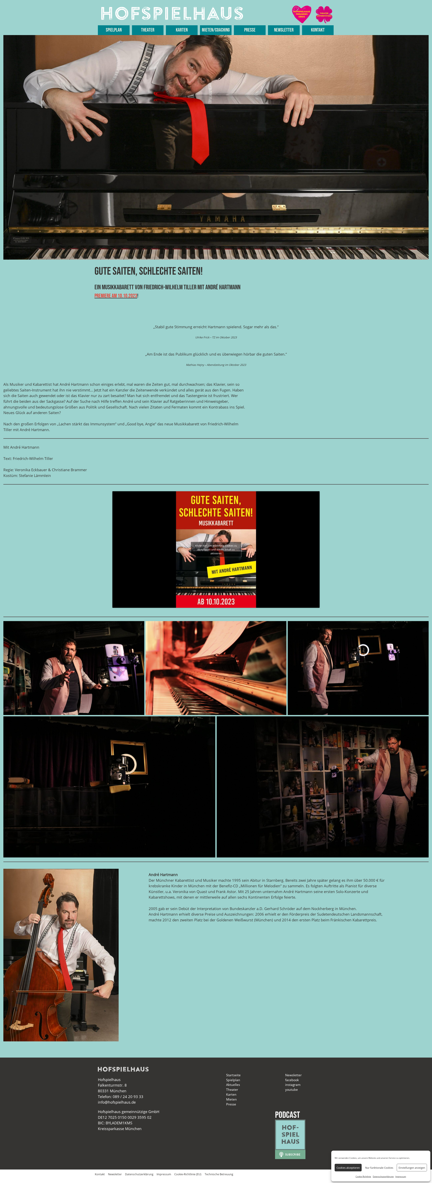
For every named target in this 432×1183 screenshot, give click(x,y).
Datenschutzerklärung (383, 1176)
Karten (182, 30)
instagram (293, 1084)
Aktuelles (233, 1084)
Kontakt (318, 30)
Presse (249, 30)
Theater (147, 30)
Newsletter (284, 30)
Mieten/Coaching (216, 30)
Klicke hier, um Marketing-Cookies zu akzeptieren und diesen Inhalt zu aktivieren (216, 549)
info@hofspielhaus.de (117, 1102)
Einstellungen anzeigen (412, 1167)
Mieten (231, 1099)
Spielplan (114, 30)
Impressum (400, 1176)
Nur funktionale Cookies (379, 1167)
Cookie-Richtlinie (363, 1176)
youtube (291, 1089)
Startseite (233, 1075)
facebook (292, 1080)
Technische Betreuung (219, 1174)
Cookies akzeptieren (348, 1167)
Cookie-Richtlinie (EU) (187, 1174)
